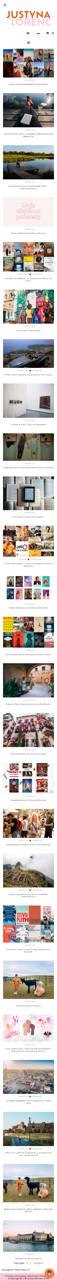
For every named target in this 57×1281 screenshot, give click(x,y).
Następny (38, 1262)
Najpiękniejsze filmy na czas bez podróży (28, 844)
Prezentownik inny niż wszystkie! (28, 754)
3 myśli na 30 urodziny (28, 1006)
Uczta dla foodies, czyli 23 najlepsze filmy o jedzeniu (28, 564)
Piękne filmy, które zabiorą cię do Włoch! (28, 704)
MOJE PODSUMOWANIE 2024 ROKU (28, 84)
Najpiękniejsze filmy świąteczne (28, 800)
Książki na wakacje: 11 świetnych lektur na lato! (28, 279)
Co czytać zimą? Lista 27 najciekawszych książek (28, 950)
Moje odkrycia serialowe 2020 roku (28, 608)
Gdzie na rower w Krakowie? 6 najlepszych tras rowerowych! (28, 1154)
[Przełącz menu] (28, 42)
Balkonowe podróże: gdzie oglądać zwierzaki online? (28, 1210)
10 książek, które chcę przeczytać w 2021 (28, 654)
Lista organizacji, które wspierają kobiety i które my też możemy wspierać (28, 1049)
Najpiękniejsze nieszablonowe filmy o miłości (29, 467)
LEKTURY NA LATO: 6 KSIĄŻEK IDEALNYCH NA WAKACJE (28, 135)
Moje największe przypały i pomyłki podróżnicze (28, 895)
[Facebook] (48, 33)
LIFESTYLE (30, 80)
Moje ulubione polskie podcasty (28, 233)
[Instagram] (53, 33)
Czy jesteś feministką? (28, 330)
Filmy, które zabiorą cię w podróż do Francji (28, 375)
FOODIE (23, 559)
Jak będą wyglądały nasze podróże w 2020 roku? (28, 1102)
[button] (5, 5)
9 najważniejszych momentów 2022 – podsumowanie (28, 187)
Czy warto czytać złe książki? (28, 517)
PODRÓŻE (37, 274)
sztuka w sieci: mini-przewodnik (28, 424)
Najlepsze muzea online (29, 1258)
